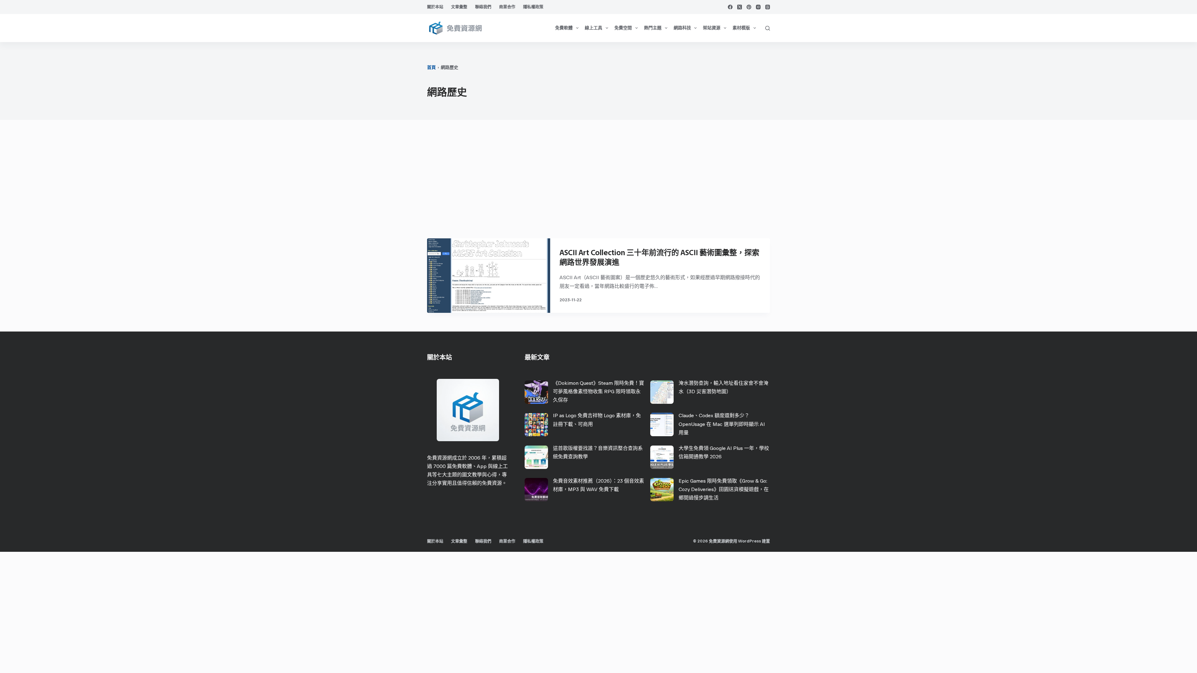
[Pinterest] (749, 7)
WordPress (749, 541)
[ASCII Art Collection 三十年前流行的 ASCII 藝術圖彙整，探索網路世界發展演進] (488, 275)
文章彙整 (459, 6)
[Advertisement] (598, 182)
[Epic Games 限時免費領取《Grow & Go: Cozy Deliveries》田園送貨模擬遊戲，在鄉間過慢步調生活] (662, 489)
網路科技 (682, 28)
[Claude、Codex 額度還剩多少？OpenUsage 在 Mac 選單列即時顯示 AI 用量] (662, 424)
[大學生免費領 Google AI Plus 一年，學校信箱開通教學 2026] (662, 457)
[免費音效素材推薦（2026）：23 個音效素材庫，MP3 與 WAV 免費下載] (536, 489)
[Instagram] (758, 7)
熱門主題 (652, 28)
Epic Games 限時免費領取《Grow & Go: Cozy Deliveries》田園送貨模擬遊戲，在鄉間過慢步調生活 (724, 489)
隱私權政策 (533, 6)
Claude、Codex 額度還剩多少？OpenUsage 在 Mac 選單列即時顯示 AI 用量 (722, 424)
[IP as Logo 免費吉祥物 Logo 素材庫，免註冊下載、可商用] (536, 424)
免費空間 (623, 28)
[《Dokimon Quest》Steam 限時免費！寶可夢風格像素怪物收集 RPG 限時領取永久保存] (536, 392)
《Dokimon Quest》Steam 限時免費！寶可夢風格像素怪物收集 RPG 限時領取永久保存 (598, 391)
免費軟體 (564, 28)
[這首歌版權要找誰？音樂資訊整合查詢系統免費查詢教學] (536, 457)
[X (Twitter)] (739, 7)
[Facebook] (730, 7)
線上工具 (593, 28)
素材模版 (741, 28)
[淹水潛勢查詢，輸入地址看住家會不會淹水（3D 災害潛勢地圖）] (662, 392)
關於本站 (435, 6)
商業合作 (507, 6)
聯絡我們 (483, 6)
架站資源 (711, 28)
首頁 (431, 67)
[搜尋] (767, 28)
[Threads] (767, 7)
